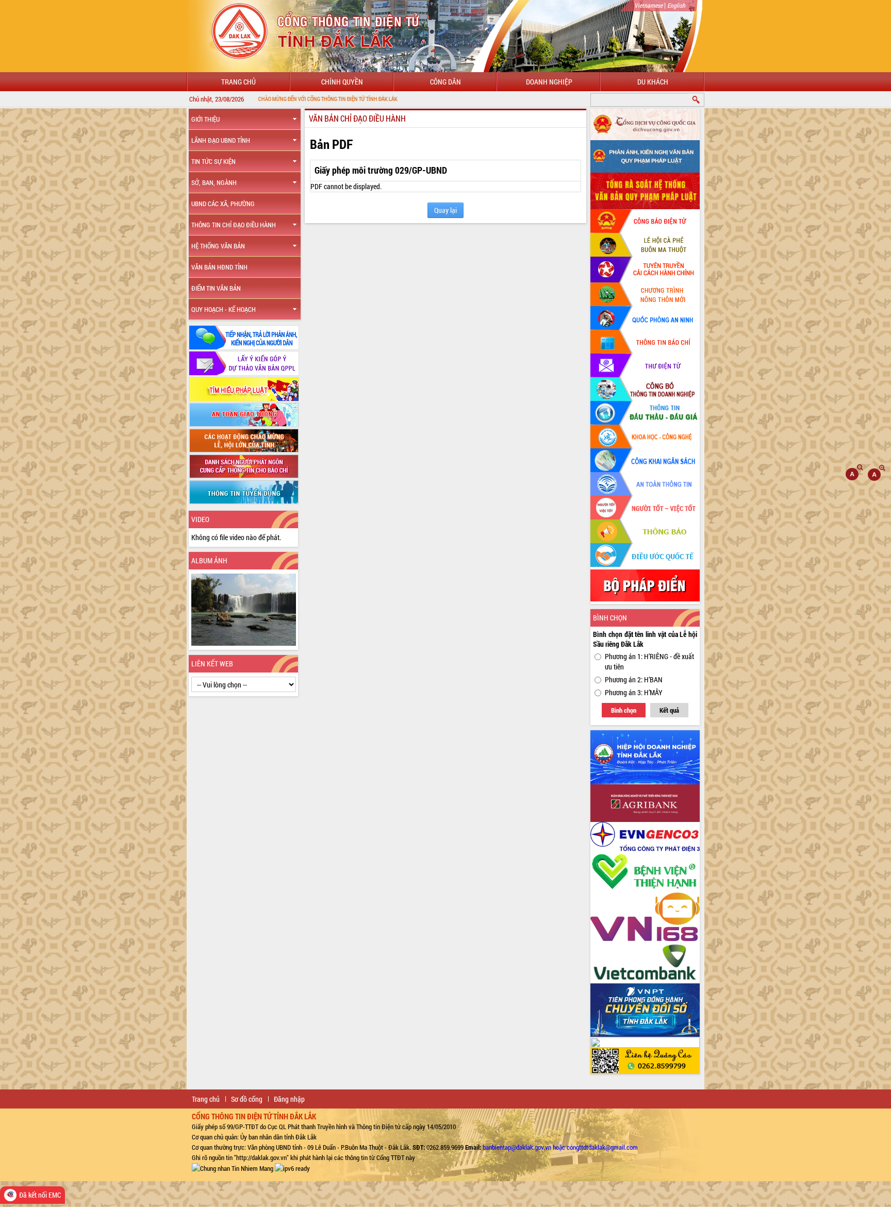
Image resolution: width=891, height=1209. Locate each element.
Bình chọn (623, 710)
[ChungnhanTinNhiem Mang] (232, 1167)
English (676, 5)
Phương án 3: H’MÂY (634, 692)
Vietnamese (648, 5)
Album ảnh (209, 560)
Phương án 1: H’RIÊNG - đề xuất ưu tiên (649, 661)
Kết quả (669, 710)
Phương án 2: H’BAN (634, 679)
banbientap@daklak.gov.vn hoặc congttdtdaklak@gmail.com (560, 1147)
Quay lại (445, 210)
